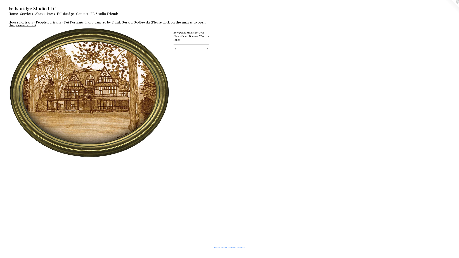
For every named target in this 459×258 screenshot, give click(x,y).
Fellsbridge (65, 14)
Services (26, 14)
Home (13, 14)
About (40, 14)
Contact (82, 14)
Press (51, 14)
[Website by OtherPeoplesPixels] (452, 7)
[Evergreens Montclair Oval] (89, 92)
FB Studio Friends (105, 14)
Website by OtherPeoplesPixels (229, 247)
